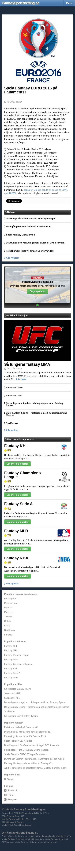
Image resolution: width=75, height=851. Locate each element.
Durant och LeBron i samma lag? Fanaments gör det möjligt (34, 759)
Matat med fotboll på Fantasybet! (21, 727)
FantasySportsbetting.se (37, 281)
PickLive (8, 612)
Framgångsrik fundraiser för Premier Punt (25, 736)
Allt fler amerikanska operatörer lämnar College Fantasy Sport (35, 768)
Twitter (11, 795)
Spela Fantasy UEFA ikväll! (18, 741)
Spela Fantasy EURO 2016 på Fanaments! (25, 754)
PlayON (8, 607)
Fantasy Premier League (16, 655)
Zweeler (8, 616)
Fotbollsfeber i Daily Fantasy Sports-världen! (26, 750)
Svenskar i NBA (12, 693)
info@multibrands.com (20, 825)
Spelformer (9, 711)
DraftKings (9, 630)
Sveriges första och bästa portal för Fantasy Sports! (37, 286)
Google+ (12, 799)
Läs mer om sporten (17, 463)
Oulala (7, 621)
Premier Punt (10, 603)
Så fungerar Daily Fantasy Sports (21, 716)
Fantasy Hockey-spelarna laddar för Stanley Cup (28, 763)
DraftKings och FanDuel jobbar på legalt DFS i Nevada (31, 745)
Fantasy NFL (10, 650)
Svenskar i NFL (12, 698)
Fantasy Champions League (22, 475)
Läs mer (20, 379)
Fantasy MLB (16, 531)
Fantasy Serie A (18, 504)
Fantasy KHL (16, 446)
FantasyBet (10, 598)
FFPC (7, 625)
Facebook (12, 790)
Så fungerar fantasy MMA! (17, 689)
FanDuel (8, 634)
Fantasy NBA (16, 558)
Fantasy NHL (10, 646)
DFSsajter (9, 779)
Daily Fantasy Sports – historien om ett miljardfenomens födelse (36, 707)
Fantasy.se (20, 3)
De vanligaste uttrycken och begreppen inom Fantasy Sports (34, 702)
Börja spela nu (37, 291)
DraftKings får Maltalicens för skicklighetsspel (27, 731)
